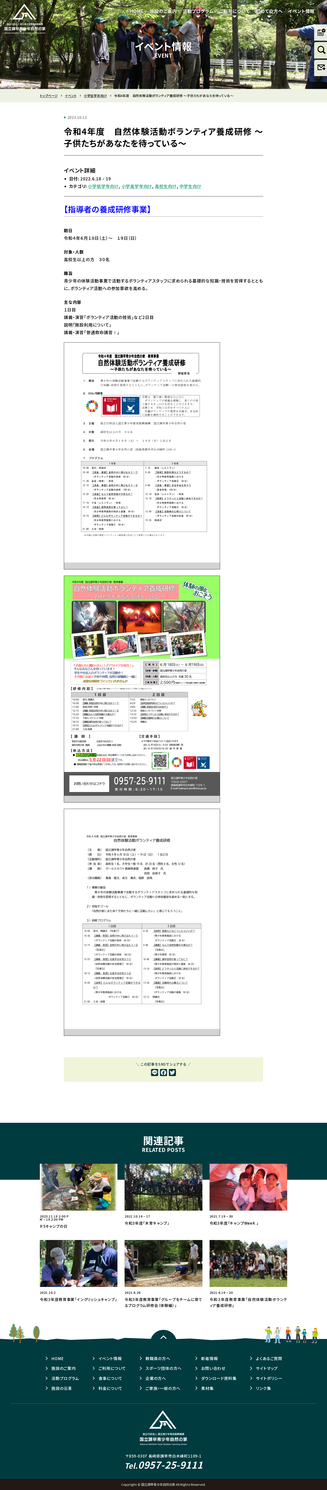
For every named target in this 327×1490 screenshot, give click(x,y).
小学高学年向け (136, 186)
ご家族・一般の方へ (162, 1388)
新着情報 (209, 1358)
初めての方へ (269, 11)
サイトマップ (267, 1368)
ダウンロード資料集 (218, 1378)
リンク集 (263, 1388)
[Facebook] (163, 1073)
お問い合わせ (213, 1368)
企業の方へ (155, 1378)
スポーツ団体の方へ (163, 1368)
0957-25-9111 (163, 1464)
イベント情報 (301, 11)
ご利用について (234, 11)
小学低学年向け (95, 95)
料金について (111, 1388)
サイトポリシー (269, 1378)
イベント (71, 95)
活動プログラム (198, 11)
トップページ (49, 95)
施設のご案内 (163, 11)
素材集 (207, 1388)
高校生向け (166, 186)
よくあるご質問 (269, 1358)
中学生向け (190, 186)
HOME (136, 11)
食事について (111, 1378)
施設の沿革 (61, 1388)
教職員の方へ (157, 1358)
